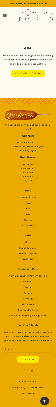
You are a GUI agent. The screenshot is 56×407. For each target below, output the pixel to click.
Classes (28, 220)
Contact (28, 281)
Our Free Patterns (28, 310)
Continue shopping (28, 73)
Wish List (28, 259)
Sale (28, 214)
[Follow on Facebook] (24, 370)
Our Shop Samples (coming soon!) (28, 315)
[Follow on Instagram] (32, 370)
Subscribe (28, 359)
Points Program (28, 253)
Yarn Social (32, 381)
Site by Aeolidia (27, 393)
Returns (28, 293)
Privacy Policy (18, 388)
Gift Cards (28, 225)
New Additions (28, 197)
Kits (28, 208)
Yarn (28, 203)
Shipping (28, 298)
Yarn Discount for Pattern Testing (28, 276)
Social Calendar (28, 248)
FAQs (28, 287)
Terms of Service (36, 388)
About (28, 242)
